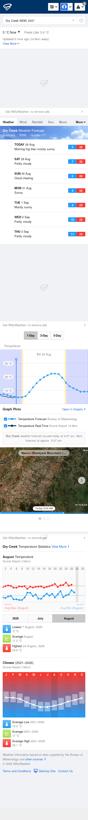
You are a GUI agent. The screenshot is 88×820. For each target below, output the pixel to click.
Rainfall (37, 122)
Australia (9, 135)
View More (59, 590)
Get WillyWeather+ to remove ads (27, 111)
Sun (51, 122)
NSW (22, 135)
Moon (63, 122)
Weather (8, 122)
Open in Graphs (72, 453)
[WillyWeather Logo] (10, 7)
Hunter (35, 135)
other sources (34, 803)
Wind (23, 122)
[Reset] (73, 20)
